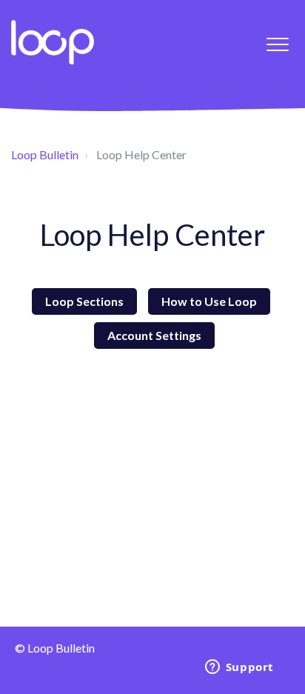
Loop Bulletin (44, 154)
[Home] (52, 42)
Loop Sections (84, 301)
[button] (277, 44)
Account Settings (154, 335)
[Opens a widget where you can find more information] (239, 668)
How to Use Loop (209, 301)
